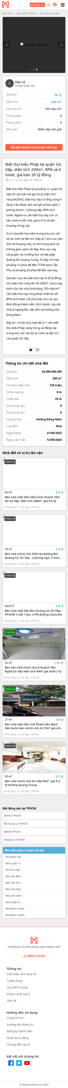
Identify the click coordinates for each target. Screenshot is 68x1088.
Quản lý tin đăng (18, 1038)
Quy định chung (17, 987)
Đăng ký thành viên (19, 1031)
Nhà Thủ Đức (13, 889)
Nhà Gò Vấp (12, 869)
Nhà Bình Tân (13, 857)
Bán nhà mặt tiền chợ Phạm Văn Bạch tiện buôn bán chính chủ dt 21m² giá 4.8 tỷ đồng (32, 726)
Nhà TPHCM (14, 815)
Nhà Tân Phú (13, 882)
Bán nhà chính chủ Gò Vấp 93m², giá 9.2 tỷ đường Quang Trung (32, 783)
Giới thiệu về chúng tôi (21, 974)
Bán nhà (8, 13)
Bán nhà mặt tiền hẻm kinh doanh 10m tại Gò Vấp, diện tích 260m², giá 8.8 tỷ (32, 499)
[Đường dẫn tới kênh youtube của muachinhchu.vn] (27, 1065)
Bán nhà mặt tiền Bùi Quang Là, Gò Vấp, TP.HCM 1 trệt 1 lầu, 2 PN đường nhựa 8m (33, 612)
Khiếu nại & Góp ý (18, 994)
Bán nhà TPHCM (26, 13)
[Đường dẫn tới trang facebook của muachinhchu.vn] (11, 1065)
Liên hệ (11, 1001)
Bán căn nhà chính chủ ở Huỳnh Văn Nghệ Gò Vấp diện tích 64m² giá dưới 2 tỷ (33, 669)
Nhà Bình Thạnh (15, 908)
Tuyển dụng (14, 981)
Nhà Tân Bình (13, 876)
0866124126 (36, 956)
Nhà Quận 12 (13, 863)
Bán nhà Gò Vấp (49, 13)
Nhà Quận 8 (12, 902)
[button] (61, 45)
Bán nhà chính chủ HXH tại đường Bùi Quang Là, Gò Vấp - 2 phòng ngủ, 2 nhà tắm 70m (32, 556)
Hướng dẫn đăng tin (20, 1024)
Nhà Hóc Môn (13, 895)
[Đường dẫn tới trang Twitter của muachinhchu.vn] (19, 1065)
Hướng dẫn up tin (18, 1044)
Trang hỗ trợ (15, 1018)
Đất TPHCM (13, 831)
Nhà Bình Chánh (15, 915)
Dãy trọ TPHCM (16, 839)
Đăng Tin (39, 4)
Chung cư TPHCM (17, 823)
